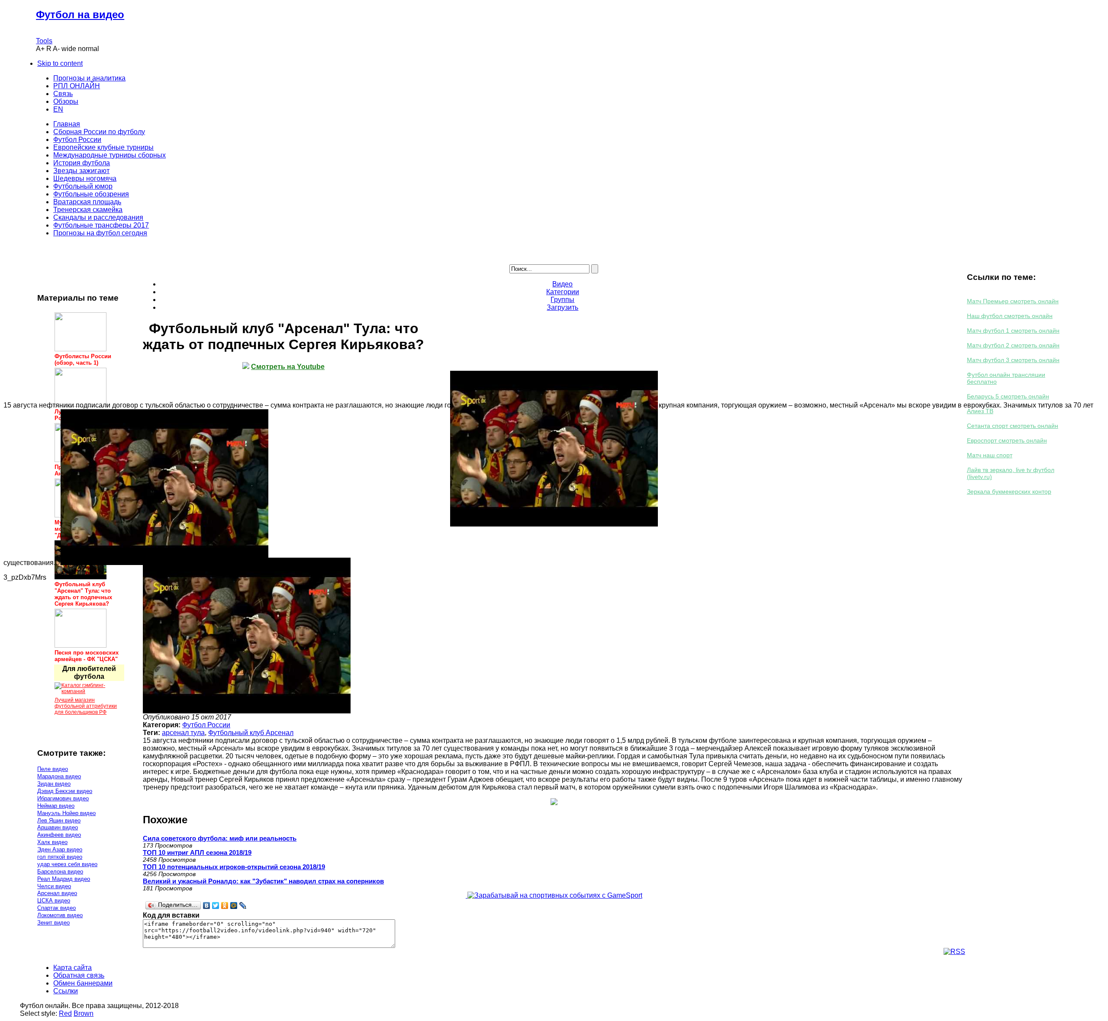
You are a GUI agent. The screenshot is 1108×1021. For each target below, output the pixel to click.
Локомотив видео (60, 915)
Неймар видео (55, 806)
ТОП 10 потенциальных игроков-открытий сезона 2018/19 (234, 866)
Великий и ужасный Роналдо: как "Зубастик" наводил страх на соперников (263, 881)
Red (65, 1013)
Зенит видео (53, 922)
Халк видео (52, 842)
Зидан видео (54, 783)
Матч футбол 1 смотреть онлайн (1013, 330)
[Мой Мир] (233, 905)
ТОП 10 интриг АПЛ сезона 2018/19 (197, 852)
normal (88, 48)
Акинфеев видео (59, 835)
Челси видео (54, 886)
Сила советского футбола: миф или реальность (219, 838)
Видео (562, 284)
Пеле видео (52, 769)
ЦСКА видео (53, 900)
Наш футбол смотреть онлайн (1010, 315)
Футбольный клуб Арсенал (250, 732)
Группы (562, 299)
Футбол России (206, 725)
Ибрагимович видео (63, 798)
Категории (562, 291)
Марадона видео (59, 776)
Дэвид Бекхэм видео (64, 791)
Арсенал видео (57, 893)
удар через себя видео (67, 864)
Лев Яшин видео (59, 820)
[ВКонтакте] (206, 905)
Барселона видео (60, 871)
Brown (83, 1013)
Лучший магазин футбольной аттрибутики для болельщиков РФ (86, 706)
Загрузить (562, 307)
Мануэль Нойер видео (66, 813)
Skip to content (60, 63)
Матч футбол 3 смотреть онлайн (1013, 359)
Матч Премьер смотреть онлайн (1013, 301)
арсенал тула (183, 732)
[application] (554, 449)
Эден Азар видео (59, 849)
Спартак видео (56, 908)
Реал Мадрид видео (63, 879)
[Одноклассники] (224, 905)
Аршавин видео (57, 827)
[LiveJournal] (243, 905)
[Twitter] (215, 905)
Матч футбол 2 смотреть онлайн (1013, 345)
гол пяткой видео (59, 857)
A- (56, 48)
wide (68, 48)
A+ (40, 48)
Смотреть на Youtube (288, 366)
